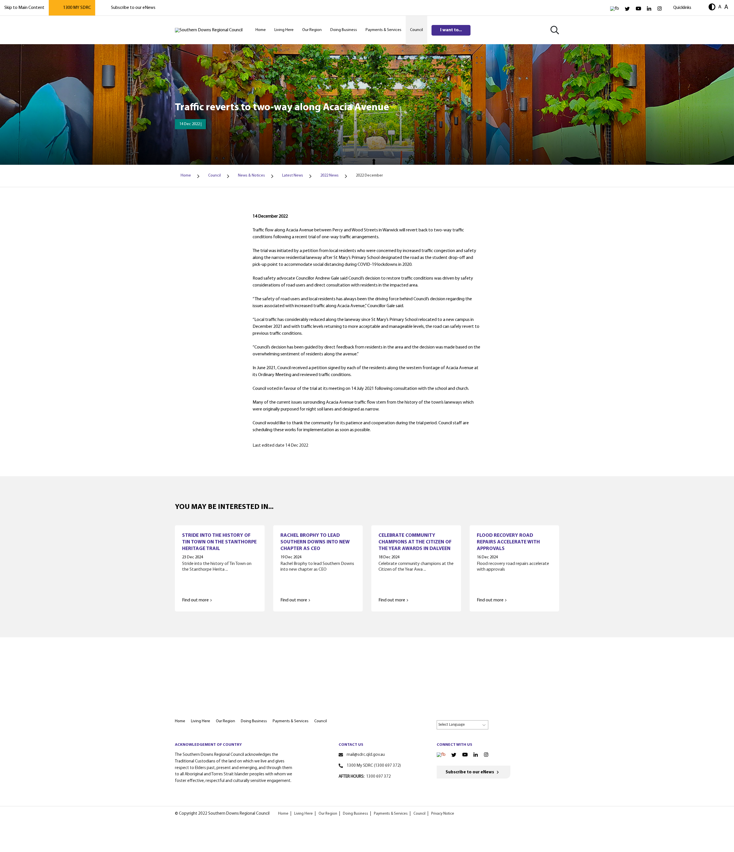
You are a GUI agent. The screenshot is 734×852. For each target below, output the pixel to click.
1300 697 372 (378, 776)
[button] (711, 8)
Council (419, 814)
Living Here (303, 814)
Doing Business (355, 814)
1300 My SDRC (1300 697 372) (374, 766)
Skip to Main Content (24, 7)
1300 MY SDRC (77, 7)
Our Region (328, 814)
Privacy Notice (442, 814)
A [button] (719, 7)
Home (283, 814)
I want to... (451, 30)
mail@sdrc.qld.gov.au (366, 755)
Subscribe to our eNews (133, 7)
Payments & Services (391, 814)
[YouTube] (638, 8)
